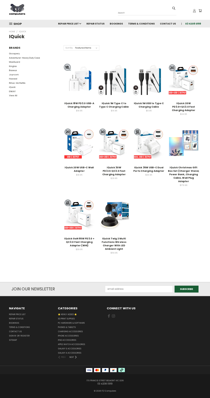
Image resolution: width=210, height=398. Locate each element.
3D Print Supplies (66, 318)
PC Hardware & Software (71, 322)
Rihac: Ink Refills (17, 83)
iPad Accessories (67, 340)
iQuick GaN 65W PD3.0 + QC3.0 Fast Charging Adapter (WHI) (79, 242)
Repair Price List (68, 23)
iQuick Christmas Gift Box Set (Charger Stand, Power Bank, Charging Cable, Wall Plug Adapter (183, 174)
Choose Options (183, 149)
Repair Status (95, 23)
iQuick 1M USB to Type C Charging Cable (149, 105)
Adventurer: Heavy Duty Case (24, 57)
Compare (78, 78)
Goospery (14, 53)
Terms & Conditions (141, 23)
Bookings (116, 23)
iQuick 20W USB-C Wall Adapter (79, 169)
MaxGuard (14, 62)
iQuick (12, 87)
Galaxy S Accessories (69, 348)
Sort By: (69, 47)
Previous (201, 388)
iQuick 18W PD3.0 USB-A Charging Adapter (79, 105)
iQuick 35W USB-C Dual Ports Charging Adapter (148, 169)
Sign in (13, 335)
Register (25, 335)
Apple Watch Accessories (71, 344)
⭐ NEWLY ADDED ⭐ (67, 314)
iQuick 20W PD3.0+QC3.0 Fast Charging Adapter (183, 107)
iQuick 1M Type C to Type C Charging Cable (114, 105)
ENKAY (12, 91)
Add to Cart (79, 85)
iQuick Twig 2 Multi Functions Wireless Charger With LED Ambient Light (114, 244)
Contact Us (168, 23)
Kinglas (13, 66)
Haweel (13, 78)
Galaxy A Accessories (69, 352)
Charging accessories (70, 331)
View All (13, 95)
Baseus (13, 70)
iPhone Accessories (68, 335)
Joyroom (14, 74)
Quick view (79, 72)
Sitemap (13, 340)
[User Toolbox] (194, 10)
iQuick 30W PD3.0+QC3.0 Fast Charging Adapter (114, 171)
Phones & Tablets (67, 327)
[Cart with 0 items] (200, 10)
